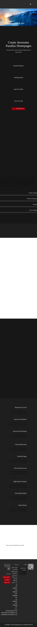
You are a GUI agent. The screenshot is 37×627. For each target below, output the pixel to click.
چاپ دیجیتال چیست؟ (22, 569)
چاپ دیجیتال (7, 582)
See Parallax (20, 108)
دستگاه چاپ (7, 579)
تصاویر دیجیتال (6, 577)
